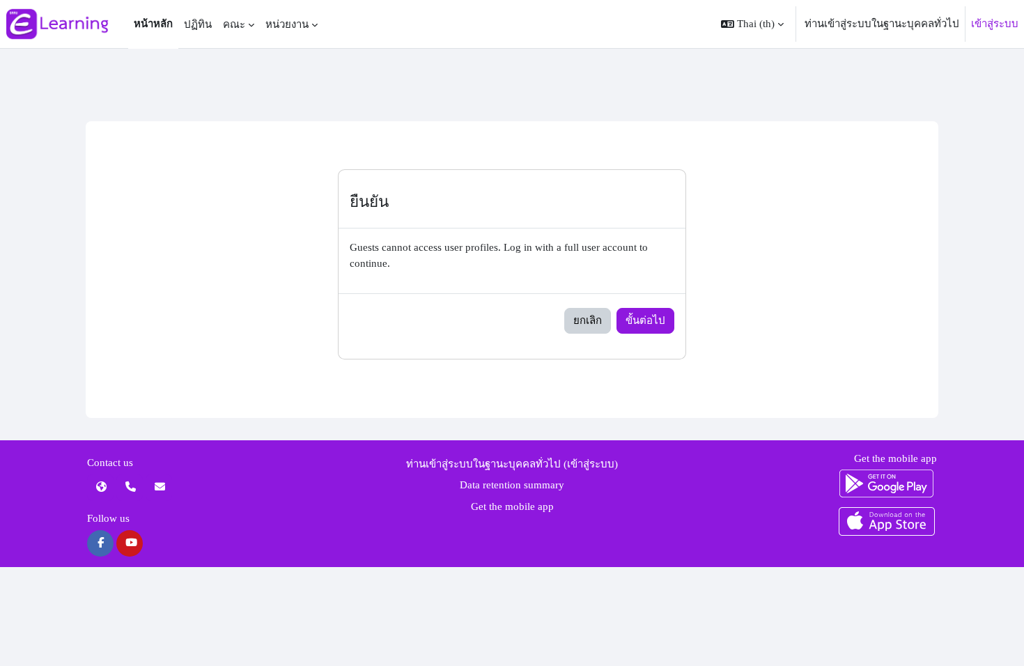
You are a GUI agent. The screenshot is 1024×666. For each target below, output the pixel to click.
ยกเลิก (587, 320)
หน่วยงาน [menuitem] (287, 24)
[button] (752, 24)
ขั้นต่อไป (645, 320)
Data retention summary (512, 484)
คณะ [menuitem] (234, 24)
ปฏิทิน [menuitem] (198, 24)
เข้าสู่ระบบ (994, 23)
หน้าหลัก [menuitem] (153, 23)
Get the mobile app (512, 506)
